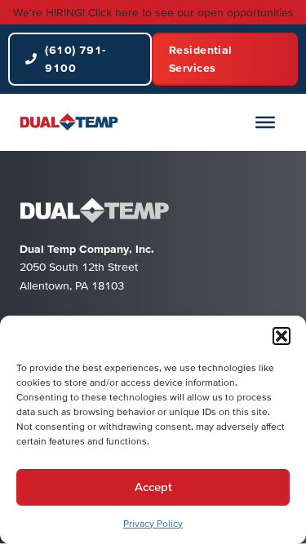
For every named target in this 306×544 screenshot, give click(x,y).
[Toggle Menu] (265, 122)
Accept (153, 486)
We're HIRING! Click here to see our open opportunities (153, 12)
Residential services (201, 58)
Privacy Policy (153, 523)
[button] (281, 336)
